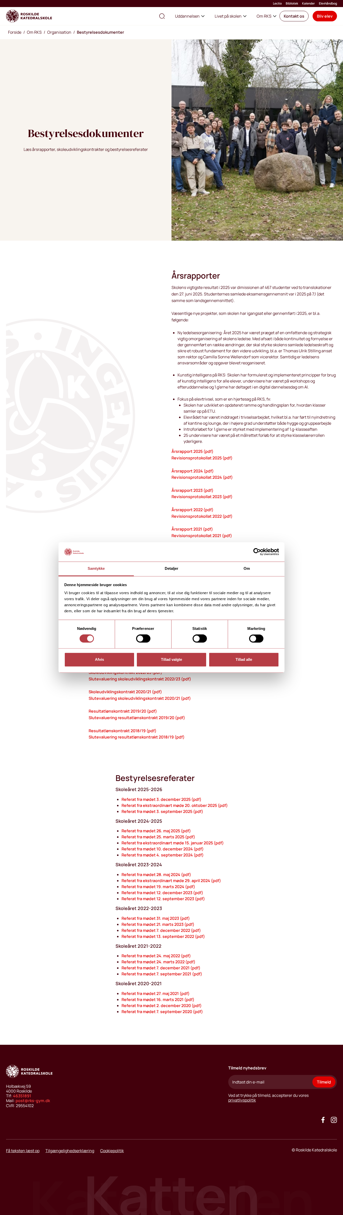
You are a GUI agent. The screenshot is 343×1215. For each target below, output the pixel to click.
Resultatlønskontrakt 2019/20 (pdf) (123, 711)
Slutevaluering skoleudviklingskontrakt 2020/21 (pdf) (140, 698)
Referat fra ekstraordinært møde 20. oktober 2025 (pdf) (175, 805)
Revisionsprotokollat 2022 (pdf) (202, 516)
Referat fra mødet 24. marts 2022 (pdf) (158, 962)
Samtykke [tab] (96, 568)
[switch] (143, 639)
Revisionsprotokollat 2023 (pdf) (202, 496)
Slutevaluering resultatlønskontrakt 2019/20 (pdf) (137, 717)
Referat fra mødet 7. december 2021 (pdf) (161, 968)
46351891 (22, 1096)
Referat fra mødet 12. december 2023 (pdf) (162, 892)
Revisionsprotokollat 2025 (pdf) (202, 458)
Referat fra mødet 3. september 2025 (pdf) (162, 811)
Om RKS (264, 16)
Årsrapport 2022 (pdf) (192, 509)
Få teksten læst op (22, 1150)
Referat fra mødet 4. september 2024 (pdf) (163, 855)
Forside (14, 32)
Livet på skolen (228, 16)
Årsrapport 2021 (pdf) (192, 529)
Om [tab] (247, 568)
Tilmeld (324, 1082)
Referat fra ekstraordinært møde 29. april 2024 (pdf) (171, 880)
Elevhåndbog (328, 3)
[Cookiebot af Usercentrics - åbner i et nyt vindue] (257, 552)
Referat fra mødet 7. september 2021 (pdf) (162, 974)
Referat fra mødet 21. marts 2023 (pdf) (158, 924)
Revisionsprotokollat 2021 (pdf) (202, 535)
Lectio (277, 3)
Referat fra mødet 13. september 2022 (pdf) (163, 936)
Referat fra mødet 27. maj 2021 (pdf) (156, 993)
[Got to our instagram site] (334, 1120)
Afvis (99, 659)
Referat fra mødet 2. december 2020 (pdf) (162, 1005)
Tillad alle (244, 659)
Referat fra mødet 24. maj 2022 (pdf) (156, 956)
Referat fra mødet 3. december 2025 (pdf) (161, 799)
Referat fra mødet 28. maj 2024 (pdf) (156, 874)
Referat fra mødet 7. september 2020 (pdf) (162, 1011)
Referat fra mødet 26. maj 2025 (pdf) (156, 831)
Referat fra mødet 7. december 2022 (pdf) (161, 930)
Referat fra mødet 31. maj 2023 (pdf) (156, 918)
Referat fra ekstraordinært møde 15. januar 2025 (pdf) (173, 843)
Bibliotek (292, 3)
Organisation (59, 32)
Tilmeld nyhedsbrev (247, 1068)
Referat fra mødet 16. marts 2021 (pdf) (158, 999)
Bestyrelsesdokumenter (100, 32)
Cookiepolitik (112, 1150)
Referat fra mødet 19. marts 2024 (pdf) (158, 886)
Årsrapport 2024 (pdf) (193, 471)
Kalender (308, 3)
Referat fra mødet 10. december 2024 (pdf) (163, 849)
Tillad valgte (171, 659)
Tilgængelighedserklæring (69, 1150)
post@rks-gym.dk (33, 1100)
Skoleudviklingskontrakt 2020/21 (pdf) (125, 692)
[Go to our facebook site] (323, 1120)
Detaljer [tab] (172, 568)
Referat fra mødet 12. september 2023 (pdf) (163, 898)
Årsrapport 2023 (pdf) (192, 490)
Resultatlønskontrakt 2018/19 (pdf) (122, 730)
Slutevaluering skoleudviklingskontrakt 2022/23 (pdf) (140, 679)
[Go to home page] (29, 16)
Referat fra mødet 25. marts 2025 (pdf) (158, 837)
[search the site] (162, 16)
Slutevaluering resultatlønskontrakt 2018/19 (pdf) (137, 737)
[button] (294, 16)
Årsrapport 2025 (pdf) (192, 451)
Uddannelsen (187, 16)
